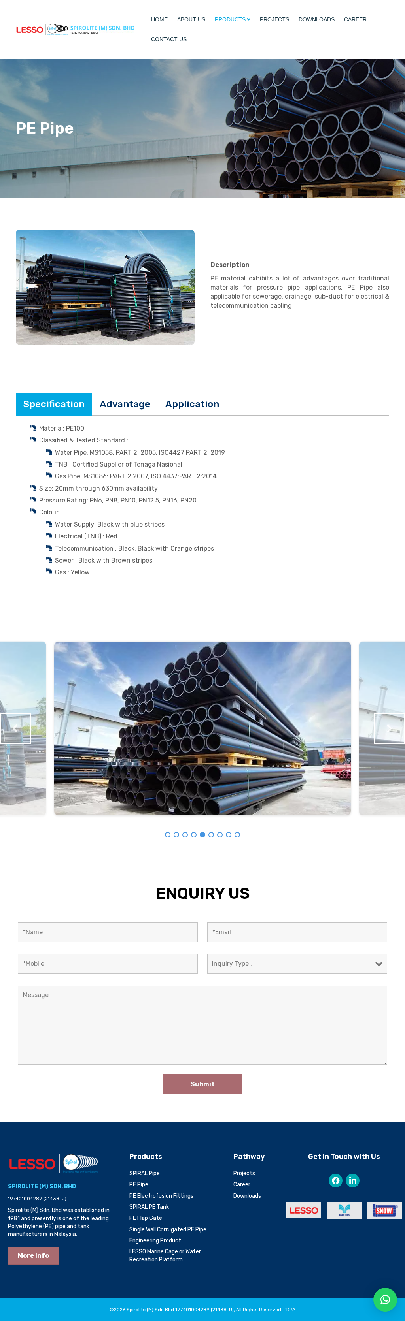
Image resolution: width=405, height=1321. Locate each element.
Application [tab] (192, 404)
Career (241, 1184)
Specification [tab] (54, 404)
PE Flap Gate (145, 1218)
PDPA (289, 1309)
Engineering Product (155, 1240)
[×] (385, 1300)
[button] (15, 728)
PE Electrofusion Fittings (161, 1196)
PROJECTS (274, 19)
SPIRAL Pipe (144, 1173)
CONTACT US (169, 39)
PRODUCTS (230, 19)
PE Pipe (138, 1184)
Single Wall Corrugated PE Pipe (167, 1229)
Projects (244, 1173)
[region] (202, 728)
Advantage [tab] (125, 404)
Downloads (247, 1196)
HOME (159, 19)
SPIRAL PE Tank (149, 1207)
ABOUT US (191, 19)
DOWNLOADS (317, 19)
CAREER (355, 19)
